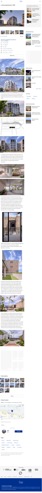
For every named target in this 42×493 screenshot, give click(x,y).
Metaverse (33, 98)
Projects (3, 440)
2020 (5, 46)
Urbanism (3, 442)
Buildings (3, 447)
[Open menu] (1, 1)
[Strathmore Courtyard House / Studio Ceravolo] (28, 114)
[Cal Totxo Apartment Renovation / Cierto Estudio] (29, 10)
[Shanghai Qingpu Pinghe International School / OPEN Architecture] (28, 36)
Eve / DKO (33, 83)
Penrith (9, 95)
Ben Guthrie (10, 48)
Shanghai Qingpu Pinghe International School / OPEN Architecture (36, 35)
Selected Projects (15, 440)
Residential (13, 39)
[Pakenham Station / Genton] (28, 121)
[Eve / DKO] (28, 85)
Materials (28, 98)
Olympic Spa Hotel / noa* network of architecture (35, 20)
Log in (40, 1)
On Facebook (20, 447)
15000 (6, 44)
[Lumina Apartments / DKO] (2, 380)
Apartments (8, 39)
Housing (12, 445)
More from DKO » (38, 88)
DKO (7, 42)
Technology (35, 96)
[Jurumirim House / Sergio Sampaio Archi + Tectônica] (29, 15)
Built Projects (9, 440)
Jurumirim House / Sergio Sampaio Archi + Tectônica (36, 15)
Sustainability (29, 96)
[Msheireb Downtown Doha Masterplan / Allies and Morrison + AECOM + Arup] (28, 42)
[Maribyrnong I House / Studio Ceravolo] (28, 108)
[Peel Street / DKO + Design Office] (28, 79)
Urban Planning (9, 442)
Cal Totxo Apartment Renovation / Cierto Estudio (35, 9)
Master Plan (3, 39)
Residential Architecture (5, 445)
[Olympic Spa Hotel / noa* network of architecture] (29, 21)
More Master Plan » (38, 46)
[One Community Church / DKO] (28, 72)
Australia (6, 40)
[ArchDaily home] (21, 1)
